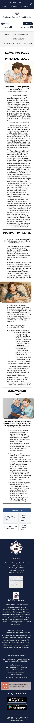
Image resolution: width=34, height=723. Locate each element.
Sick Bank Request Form (24, 527)
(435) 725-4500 (18, 570)
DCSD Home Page (14, 2)
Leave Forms (28, 43)
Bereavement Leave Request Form (10, 518)
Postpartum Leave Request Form (11, 527)
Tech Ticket (24, 6)
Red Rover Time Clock (9, 6)
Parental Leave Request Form (23, 518)
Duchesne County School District (17, 35)
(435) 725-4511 (18, 573)
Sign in (28, 24)
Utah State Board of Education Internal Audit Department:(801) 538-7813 (16, 660)
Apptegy (20, 720)
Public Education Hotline (16, 656)
